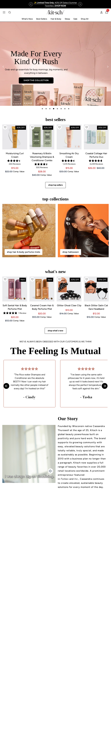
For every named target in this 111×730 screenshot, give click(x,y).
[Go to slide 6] (61, 108)
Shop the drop (75, 80)
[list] (55, 64)
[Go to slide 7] (64, 108)
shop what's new (55, 330)
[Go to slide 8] (68, 108)
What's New (27, 19)
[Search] (10, 12)
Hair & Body (56, 19)
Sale (75, 19)
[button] (5, 127)
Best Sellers (41, 19)
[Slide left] (31, 4)
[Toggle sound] (50, 471)
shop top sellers (55, 185)
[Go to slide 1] (42, 108)
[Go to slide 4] (53, 108)
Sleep (67, 19)
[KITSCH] (55, 12)
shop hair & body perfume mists (23, 252)
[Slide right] (80, 4)
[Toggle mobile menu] (4, 12)
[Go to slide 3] (49, 108)
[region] (55, 4)
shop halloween (70, 252)
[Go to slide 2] (46, 108)
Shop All (84, 19)
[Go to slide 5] (57, 108)
